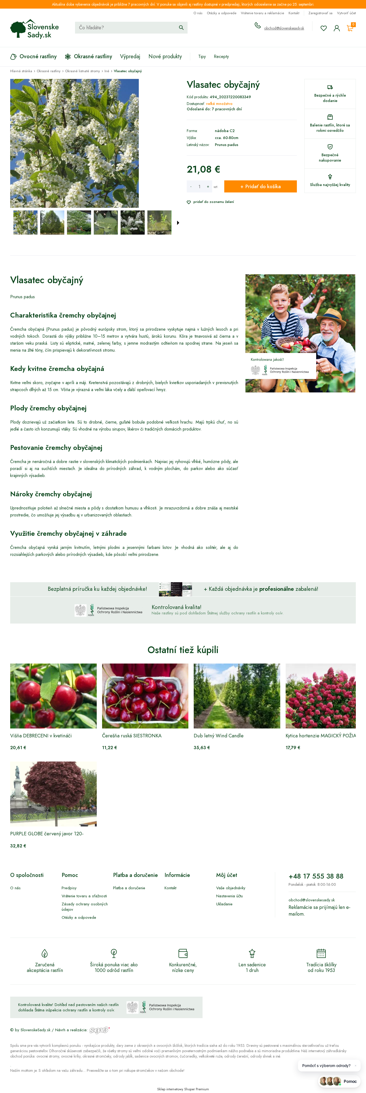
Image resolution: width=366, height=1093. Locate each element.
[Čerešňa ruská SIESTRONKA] (145, 696)
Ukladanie (224, 904)
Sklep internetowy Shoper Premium (183, 1089)
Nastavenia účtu (229, 896)
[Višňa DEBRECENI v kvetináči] (53, 696)
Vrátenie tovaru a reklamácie (262, 13)
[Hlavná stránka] (34, 29)
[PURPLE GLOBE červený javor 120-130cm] (53, 794)
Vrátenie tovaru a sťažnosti (84, 896)
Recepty (221, 56)
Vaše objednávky (230, 888)
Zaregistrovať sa (320, 13)
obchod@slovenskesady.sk (284, 28)
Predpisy (69, 888)
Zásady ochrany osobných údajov (85, 906)
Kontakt (294, 13)
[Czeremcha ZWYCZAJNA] (25, 222)
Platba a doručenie (129, 888)
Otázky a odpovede (221, 13)
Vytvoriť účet (346, 13)
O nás (197, 13)
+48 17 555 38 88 (316, 876)
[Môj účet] (337, 28)
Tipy (202, 56)
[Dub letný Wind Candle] (237, 696)
